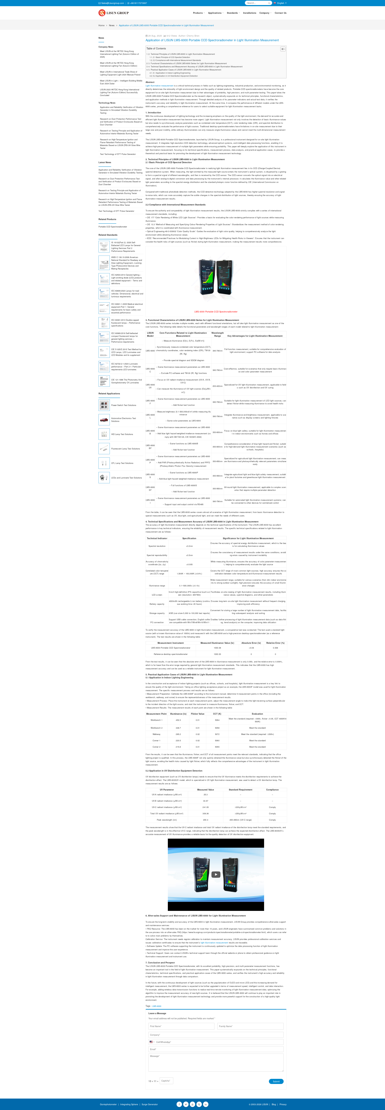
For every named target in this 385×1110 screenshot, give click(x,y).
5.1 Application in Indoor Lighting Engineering (171, 72)
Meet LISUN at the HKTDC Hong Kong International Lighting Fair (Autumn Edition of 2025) (119, 54)
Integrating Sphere (129, 1104)
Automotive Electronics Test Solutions (123, 419)
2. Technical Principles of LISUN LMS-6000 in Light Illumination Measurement (181, 54)
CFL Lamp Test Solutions (122, 463)
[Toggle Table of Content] (281, 49)
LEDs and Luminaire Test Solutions (126, 477)
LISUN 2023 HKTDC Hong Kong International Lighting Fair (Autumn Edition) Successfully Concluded (119, 92)
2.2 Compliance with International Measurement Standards (177, 60)
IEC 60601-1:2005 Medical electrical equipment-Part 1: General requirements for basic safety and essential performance (127, 308)
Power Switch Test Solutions (123, 405)
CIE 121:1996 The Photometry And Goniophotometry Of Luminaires (126, 381)
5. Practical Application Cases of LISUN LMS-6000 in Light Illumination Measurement (184, 69)
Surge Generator (150, 1104)
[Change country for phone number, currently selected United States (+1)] (151, 1042)
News (112, 25)
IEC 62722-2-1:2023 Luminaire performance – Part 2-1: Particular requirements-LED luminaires (126, 366)
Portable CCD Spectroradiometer (113, 226)
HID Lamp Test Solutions (122, 434)
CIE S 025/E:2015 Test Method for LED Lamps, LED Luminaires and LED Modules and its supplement (126, 352)
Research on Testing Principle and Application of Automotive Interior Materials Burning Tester (121, 132)
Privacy (282, 1104)
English (280, 3)
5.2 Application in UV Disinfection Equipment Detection (175, 76)
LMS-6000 (156, 1006)
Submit (276, 1081)
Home (102, 25)
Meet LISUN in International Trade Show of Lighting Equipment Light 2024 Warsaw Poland (120, 73)
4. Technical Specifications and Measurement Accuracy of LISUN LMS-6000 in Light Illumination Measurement (195, 66)
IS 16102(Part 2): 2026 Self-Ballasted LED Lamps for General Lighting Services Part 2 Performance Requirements (125, 246)
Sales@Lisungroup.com (112, 3)
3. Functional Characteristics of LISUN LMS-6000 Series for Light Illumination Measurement (187, 63)
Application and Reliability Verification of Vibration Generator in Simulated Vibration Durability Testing (121, 110)
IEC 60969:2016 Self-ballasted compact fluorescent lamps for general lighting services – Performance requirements (124, 337)
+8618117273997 (138, 3)
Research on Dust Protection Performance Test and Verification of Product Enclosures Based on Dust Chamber (121, 121)
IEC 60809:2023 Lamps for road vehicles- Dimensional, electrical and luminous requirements (127, 293)
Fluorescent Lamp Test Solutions (125, 448)
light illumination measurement (214, 942)
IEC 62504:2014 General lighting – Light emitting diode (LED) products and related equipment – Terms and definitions (126, 279)
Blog (274, 1104)
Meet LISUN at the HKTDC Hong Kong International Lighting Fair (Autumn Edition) (118, 64)
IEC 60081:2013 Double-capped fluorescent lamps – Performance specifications (125, 322)
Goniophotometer (108, 1104)
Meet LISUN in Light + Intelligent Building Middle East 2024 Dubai (121, 82)
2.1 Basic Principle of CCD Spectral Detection (171, 57)
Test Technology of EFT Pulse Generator (118, 154)
